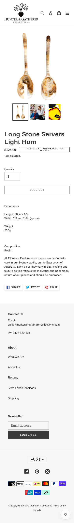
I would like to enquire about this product (45, 149)
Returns (13, 377)
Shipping (13, 398)
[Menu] (67, 13)
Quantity (9, 169)
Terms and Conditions (22, 388)
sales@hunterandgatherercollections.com (34, 324)
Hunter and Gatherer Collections (34, 505)
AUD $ (35, 459)
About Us (14, 367)
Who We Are (16, 356)
